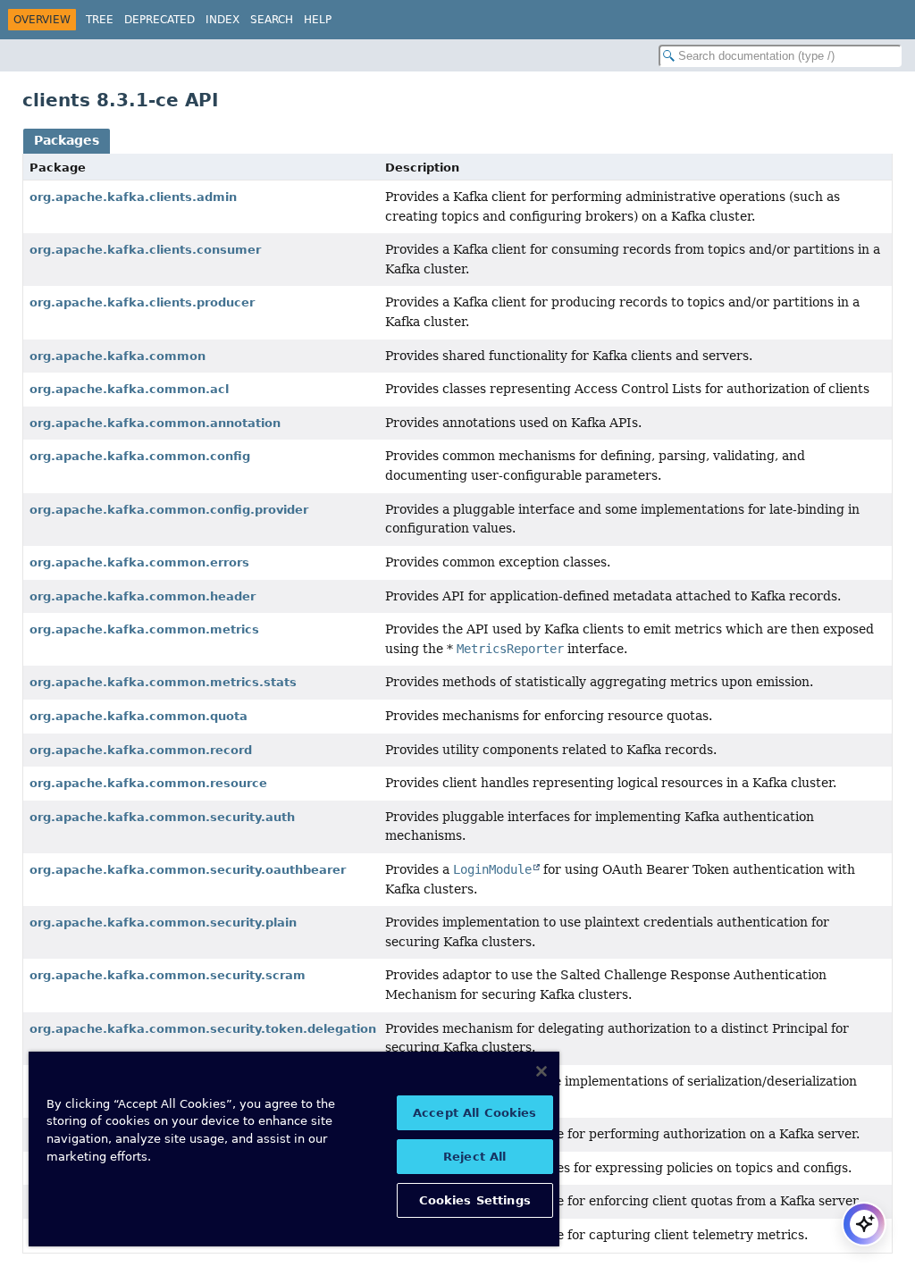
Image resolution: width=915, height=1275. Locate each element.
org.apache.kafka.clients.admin (133, 197)
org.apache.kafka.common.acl (129, 389)
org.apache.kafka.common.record (140, 750)
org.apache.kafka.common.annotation (155, 423)
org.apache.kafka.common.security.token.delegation (202, 1029)
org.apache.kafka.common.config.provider (168, 509)
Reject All (474, 1156)
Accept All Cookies (474, 1113)
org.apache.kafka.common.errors (139, 562)
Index (222, 19)
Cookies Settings (475, 1200)
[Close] (541, 1071)
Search (271, 19)
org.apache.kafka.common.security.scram (167, 975)
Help (318, 19)
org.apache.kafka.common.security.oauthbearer (187, 870)
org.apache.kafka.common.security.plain (163, 922)
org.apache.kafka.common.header (142, 596)
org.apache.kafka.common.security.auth (162, 817)
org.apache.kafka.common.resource (148, 783)
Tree (99, 19)
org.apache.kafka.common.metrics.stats (163, 682)
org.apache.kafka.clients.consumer (145, 249)
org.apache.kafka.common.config (139, 456)
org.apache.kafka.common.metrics (144, 629)
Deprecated (159, 19)
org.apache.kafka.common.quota (138, 716)
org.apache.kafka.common (117, 356)
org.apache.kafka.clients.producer (142, 302)
